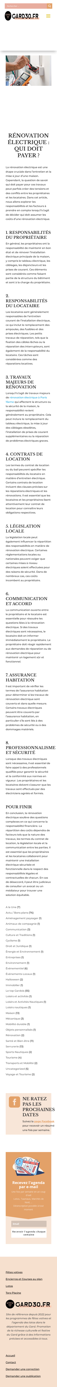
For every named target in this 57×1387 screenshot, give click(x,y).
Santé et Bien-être (17, 1040)
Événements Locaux (19, 973)
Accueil (10, 1355)
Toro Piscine (13, 1292)
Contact (11, 1362)
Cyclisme (11, 940)
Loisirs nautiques (17, 1007)
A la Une (11, 907)
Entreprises (13, 957)
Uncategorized (15, 1068)
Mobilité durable (16, 1024)
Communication (16, 929)
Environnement (16, 962)
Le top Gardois (15, 990)
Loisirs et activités (17, 996)
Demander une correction (22, 1369)
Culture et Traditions (19, 935)
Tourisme (12, 1057)
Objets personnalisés (19, 1029)
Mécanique (13, 1018)
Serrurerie (12, 1046)
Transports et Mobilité (20, 1063)
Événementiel (15, 968)
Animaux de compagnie (21, 923)
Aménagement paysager (22, 918)
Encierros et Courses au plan (24, 1279)
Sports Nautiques (17, 1052)
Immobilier (13, 985)
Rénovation (13, 1035)
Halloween (12, 979)
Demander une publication (23, 1376)
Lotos (9, 1286)
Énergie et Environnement (23, 951)
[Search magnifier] (49, 6)
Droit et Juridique (17, 946)
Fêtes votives (14, 1272)
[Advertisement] (28, 111)
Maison (10, 1013)
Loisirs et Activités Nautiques (24, 1001)
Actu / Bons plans (17, 912)
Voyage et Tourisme (18, 1074)
